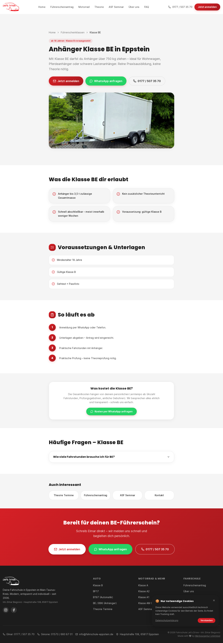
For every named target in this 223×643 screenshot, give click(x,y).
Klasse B (98, 585)
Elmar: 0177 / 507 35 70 (20, 634)
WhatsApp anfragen (108, 81)
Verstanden (207, 620)
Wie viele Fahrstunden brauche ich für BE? (84, 457)
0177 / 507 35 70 (149, 81)
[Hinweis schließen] (214, 600)
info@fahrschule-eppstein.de (96, 634)
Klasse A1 (143, 597)
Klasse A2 (143, 591)
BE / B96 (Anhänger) (105, 603)
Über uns (188, 591)
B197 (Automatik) (103, 597)
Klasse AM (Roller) (148, 603)
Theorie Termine (64, 495)
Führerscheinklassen (72, 32)
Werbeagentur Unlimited (207, 636)
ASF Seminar (127, 495)
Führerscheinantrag (95, 495)
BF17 (96, 591)
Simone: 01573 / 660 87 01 (57, 634)
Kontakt (159, 495)
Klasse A (143, 585)
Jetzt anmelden (207, 6)
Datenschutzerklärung (166, 620)
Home (52, 32)
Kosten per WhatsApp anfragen (114, 411)
